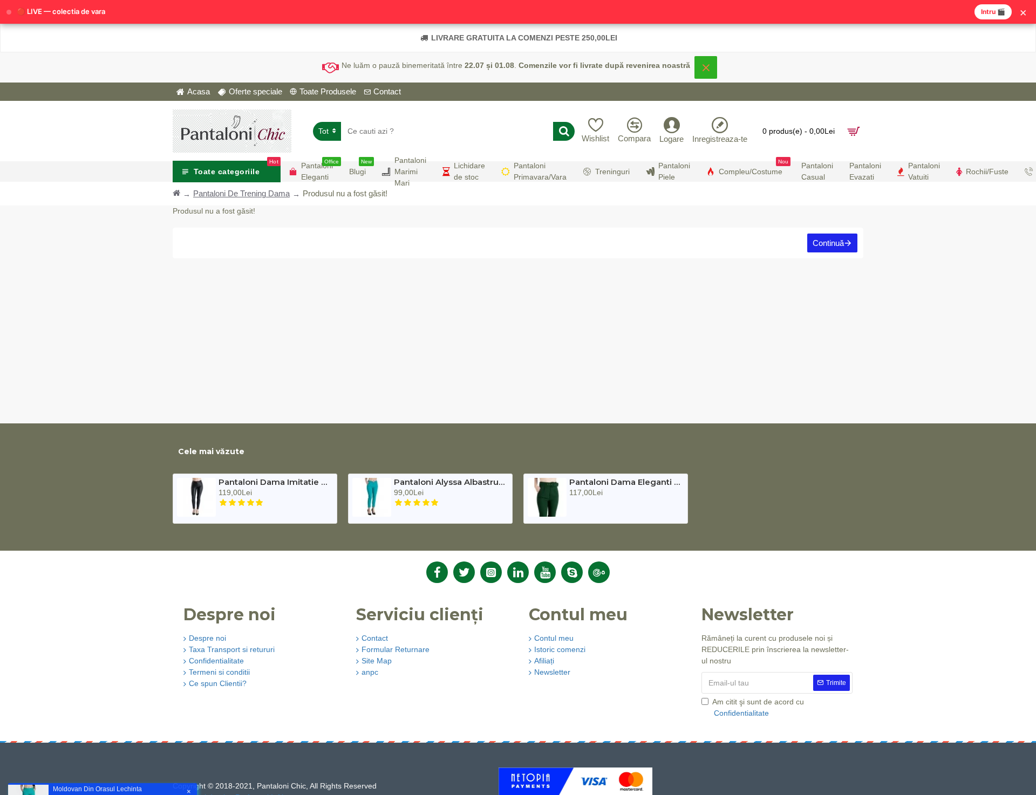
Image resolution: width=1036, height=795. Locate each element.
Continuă (828, 243)
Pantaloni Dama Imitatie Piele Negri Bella (274, 482)
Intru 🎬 (993, 12)
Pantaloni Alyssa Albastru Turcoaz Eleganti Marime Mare (450, 482)
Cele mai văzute (211, 451)
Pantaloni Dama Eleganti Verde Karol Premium (625, 482)
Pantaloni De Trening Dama (241, 193)
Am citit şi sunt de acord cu (758, 707)
